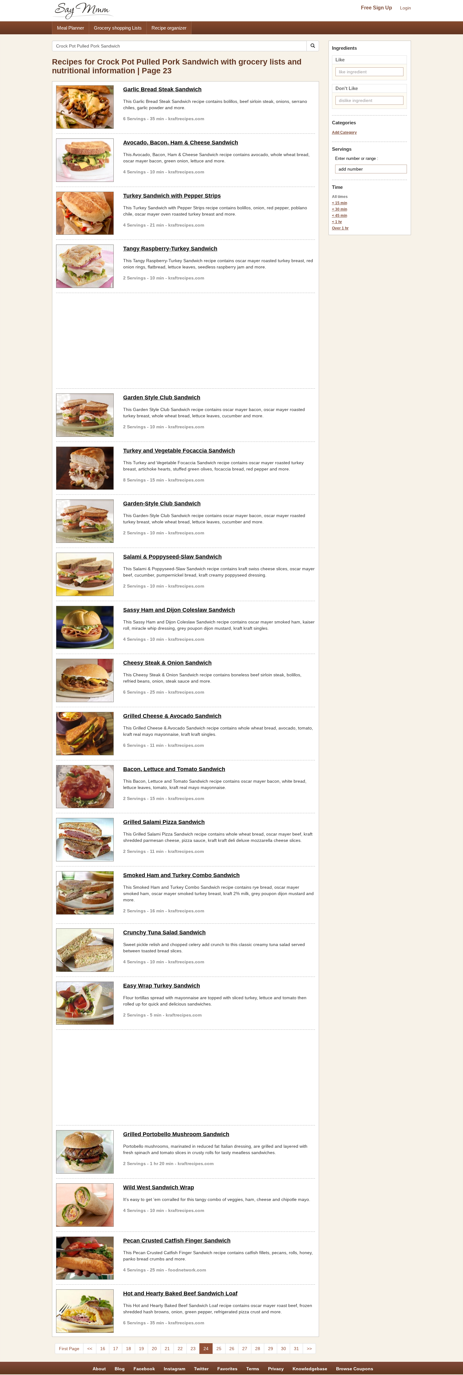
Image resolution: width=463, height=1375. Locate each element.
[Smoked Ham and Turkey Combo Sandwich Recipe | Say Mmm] (85, 893)
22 (180, 1348)
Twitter (201, 1368)
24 (206, 1348)
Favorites (227, 1368)
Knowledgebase (310, 1368)
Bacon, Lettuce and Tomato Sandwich (174, 769)
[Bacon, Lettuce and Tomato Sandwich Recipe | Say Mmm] (85, 787)
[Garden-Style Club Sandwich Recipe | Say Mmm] (85, 521)
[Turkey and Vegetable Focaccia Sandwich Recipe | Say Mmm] (85, 468)
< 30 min (339, 209)
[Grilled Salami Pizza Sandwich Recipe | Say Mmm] (85, 839)
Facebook (144, 1368)
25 (218, 1348)
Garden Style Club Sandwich (161, 397)
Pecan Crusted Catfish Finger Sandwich (177, 1240)
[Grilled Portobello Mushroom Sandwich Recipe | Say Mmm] (85, 1152)
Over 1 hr (340, 228)
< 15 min (339, 203)
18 (128, 1348)
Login (405, 7)
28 (257, 1348)
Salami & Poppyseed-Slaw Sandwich (172, 557)
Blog (120, 1368)
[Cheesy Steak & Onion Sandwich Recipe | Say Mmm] (85, 680)
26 (231, 1348)
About (99, 1368)
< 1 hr (337, 222)
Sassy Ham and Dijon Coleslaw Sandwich (179, 610)
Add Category (344, 132)
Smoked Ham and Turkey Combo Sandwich (181, 875)
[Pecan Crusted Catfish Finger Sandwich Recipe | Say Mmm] (85, 1258)
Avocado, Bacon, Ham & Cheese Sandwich (180, 142)
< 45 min (339, 215)
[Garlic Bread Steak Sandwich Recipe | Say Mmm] (85, 107)
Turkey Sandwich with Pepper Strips (172, 196)
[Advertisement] (185, 340)
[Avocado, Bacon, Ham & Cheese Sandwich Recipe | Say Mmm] (85, 160)
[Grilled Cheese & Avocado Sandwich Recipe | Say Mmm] (85, 733)
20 (154, 1348)
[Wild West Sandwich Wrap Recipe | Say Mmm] (85, 1205)
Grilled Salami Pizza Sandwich (164, 822)
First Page (69, 1348)
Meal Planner (70, 28)
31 (296, 1348)
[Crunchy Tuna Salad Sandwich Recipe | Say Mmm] (85, 950)
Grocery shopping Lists (118, 28)
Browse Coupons (354, 1368)
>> (309, 1348)
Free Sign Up (376, 7)
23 (193, 1348)
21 (167, 1348)
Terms (252, 1368)
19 (141, 1348)
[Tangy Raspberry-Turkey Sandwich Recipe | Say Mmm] (85, 266)
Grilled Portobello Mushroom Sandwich (176, 1134)
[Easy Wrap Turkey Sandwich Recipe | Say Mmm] (85, 1003)
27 (244, 1348)
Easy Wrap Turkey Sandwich (161, 986)
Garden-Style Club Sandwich (162, 503)
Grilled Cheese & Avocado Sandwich (172, 716)
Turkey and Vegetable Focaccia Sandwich (179, 451)
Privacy (276, 1368)
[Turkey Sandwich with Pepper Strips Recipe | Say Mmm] (85, 213)
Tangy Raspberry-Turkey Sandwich (170, 248)
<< (89, 1348)
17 (115, 1348)
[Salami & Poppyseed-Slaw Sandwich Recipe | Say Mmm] (85, 574)
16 (102, 1348)
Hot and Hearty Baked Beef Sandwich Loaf (180, 1293)
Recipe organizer (168, 28)
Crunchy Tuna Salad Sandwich (164, 932)
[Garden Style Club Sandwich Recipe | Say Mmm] (85, 415)
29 (270, 1348)
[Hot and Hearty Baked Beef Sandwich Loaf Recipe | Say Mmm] (85, 1311)
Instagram (174, 1368)
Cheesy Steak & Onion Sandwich (167, 663)
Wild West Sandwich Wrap (158, 1187)
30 (283, 1348)
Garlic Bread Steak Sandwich (162, 89)
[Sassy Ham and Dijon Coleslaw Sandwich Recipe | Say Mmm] (85, 627)
